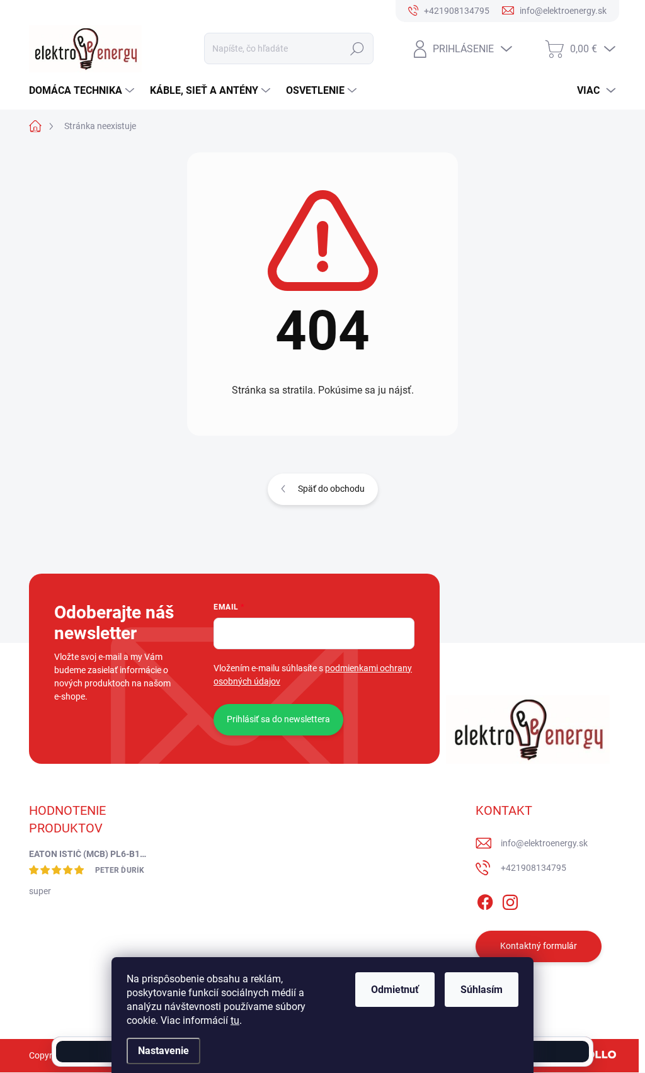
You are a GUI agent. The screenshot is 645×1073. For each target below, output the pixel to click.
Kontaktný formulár (538, 946)
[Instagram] (510, 899)
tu (235, 1020)
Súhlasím (481, 990)
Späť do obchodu (331, 489)
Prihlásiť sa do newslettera (278, 719)
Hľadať (356, 48)
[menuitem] (83, 91)
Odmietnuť (395, 990)
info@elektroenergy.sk (544, 843)
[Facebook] (485, 899)
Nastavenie (163, 1051)
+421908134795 (533, 868)
